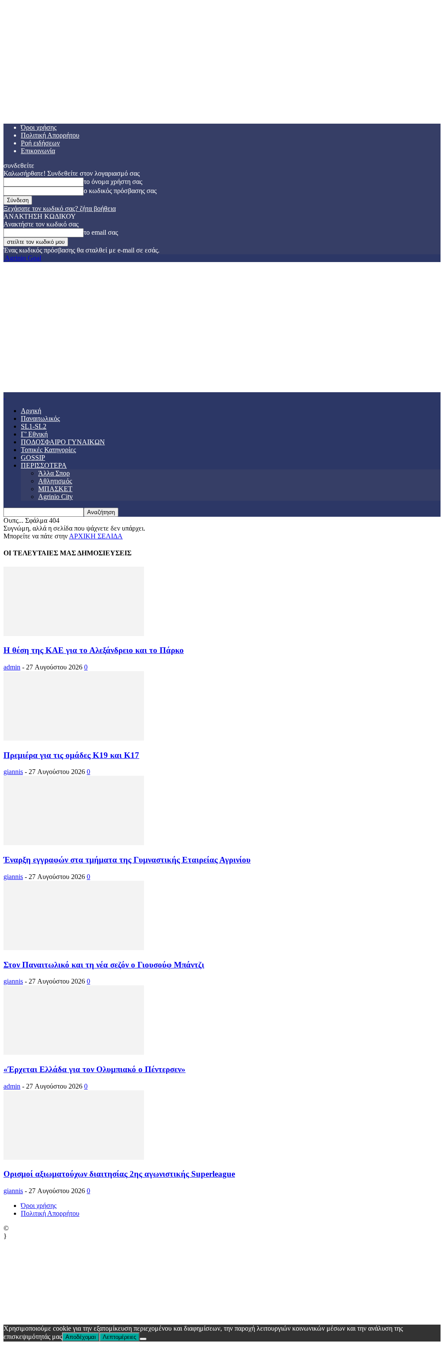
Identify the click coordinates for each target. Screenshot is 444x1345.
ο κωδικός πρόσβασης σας (120, 190)
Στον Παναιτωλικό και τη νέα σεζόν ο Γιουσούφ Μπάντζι (103, 964)
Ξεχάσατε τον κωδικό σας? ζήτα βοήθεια (59, 208)
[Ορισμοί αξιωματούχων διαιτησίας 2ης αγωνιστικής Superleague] (73, 1157)
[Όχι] (143, 1339)
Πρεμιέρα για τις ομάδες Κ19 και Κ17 (71, 755)
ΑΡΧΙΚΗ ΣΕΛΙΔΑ (96, 536)
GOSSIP (33, 457)
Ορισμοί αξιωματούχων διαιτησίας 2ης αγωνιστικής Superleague (119, 1173)
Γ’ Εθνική (34, 434)
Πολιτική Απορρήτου (50, 135)
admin (11, 667)
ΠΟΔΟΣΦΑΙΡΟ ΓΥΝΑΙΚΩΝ (63, 442)
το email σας (101, 232)
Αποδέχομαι (80, 1337)
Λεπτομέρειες (119, 1337)
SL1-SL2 (33, 426)
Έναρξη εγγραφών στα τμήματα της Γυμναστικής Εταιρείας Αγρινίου (127, 859)
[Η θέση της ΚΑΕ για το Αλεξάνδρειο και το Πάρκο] (73, 633)
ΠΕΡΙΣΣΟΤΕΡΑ (44, 465)
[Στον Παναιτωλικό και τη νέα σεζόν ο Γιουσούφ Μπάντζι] (73, 947)
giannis (13, 771)
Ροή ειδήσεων (40, 143)
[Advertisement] (222, 327)
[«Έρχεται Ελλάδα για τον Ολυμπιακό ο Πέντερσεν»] (73, 1052)
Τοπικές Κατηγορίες (48, 449)
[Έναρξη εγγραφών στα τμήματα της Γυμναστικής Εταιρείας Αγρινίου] (73, 842)
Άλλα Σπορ (54, 473)
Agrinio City (55, 496)
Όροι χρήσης (38, 127)
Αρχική (31, 410)
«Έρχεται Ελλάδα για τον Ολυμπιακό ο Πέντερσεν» (94, 1069)
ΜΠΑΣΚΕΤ (55, 488)
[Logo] (4, 396)
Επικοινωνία (38, 150)
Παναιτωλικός (40, 418)
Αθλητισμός (55, 481)
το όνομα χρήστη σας (113, 181)
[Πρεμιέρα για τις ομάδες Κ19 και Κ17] (73, 738)
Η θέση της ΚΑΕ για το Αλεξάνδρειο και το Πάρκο (93, 650)
